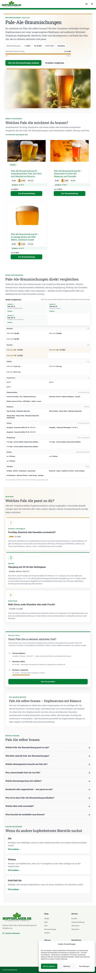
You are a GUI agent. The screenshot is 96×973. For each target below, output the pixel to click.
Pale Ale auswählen (48, 681)
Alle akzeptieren (49, 966)
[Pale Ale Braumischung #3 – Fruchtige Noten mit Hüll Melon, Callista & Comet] (26, 217)
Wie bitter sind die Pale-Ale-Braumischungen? (27, 755)
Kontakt (74, 918)
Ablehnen (66, 966)
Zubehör (47, 933)
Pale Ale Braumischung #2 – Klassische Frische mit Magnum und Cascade (68, 173)
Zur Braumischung (26, 193)
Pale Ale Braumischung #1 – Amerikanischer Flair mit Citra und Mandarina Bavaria (26, 173)
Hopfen (46, 918)
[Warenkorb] (86, 4)
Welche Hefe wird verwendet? (19, 806)
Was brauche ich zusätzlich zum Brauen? (25, 814)
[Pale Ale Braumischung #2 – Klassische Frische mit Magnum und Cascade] (69, 153)
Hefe (45, 926)
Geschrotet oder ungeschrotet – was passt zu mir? (29, 789)
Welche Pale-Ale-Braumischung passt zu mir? (27, 747)
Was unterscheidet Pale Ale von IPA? (22, 772)
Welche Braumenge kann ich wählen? (23, 781)
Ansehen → (10, 311)
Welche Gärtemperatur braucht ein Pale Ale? (26, 764)
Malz (46, 922)
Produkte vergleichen (54, 63)
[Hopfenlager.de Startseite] (12, 3)
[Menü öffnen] (91, 4)
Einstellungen (84, 966)
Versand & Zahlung (77, 922)
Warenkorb (75, 929)
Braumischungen (50, 929)
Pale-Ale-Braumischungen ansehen (23, 63)
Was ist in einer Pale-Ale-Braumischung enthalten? (29, 797)
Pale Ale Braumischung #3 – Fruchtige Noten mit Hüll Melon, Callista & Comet (25, 237)
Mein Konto (75, 926)
